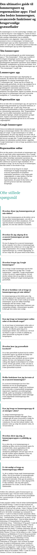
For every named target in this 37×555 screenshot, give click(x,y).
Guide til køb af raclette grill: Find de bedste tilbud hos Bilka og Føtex (17, 548)
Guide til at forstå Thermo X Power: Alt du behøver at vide (17, 531)
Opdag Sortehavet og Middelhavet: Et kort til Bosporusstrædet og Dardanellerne (18, 534)
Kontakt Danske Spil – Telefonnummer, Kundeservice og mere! (18, 516)
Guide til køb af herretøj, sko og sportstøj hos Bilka (18, 524)
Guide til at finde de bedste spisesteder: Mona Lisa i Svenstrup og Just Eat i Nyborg (17, 514)
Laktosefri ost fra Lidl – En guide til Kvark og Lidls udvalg (17, 507)
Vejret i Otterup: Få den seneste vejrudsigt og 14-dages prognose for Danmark (18, 509)
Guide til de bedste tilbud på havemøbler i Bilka (17, 549)
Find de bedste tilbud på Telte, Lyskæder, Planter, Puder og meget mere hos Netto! (16, 526)
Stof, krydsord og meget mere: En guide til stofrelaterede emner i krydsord (17, 542)
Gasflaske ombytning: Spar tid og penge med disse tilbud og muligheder (18, 529)
